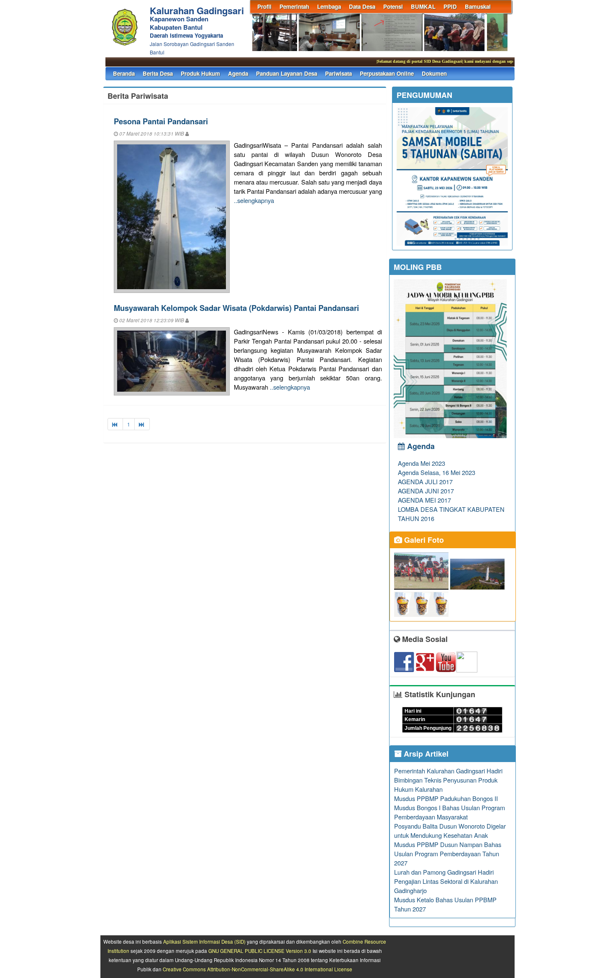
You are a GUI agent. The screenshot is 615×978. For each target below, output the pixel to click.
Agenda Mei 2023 (421, 463)
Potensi (393, 6)
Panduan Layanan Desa (286, 73)
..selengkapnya (254, 200)
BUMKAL (423, 6)
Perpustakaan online (387, 73)
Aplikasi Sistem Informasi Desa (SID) (204, 941)
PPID (450, 6)
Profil (264, 6)
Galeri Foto (423, 539)
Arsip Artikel (425, 753)
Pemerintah (294, 6)
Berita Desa (158, 73)
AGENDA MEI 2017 (424, 499)
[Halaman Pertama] (115, 424)
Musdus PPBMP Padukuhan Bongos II (446, 798)
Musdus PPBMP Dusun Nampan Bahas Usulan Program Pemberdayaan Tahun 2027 (447, 853)
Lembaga (329, 6)
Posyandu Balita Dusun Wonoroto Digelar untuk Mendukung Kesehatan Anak (450, 830)
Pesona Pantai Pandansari (161, 121)
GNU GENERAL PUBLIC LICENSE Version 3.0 (259, 950)
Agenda (238, 73)
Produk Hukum (200, 73)
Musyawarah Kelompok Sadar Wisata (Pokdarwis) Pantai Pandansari (236, 307)
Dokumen (434, 73)
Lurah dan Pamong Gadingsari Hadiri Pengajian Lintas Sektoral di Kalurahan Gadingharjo (446, 881)
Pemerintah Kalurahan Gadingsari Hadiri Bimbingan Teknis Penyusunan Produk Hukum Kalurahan (448, 779)
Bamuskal (478, 6)
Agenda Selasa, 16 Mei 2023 (436, 472)
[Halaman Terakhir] (142, 424)
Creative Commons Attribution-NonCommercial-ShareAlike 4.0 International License (257, 969)
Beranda (124, 73)
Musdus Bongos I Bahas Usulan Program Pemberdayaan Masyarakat (449, 812)
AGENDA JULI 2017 (425, 481)
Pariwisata (338, 73)
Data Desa (362, 6)
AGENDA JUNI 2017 (426, 490)
